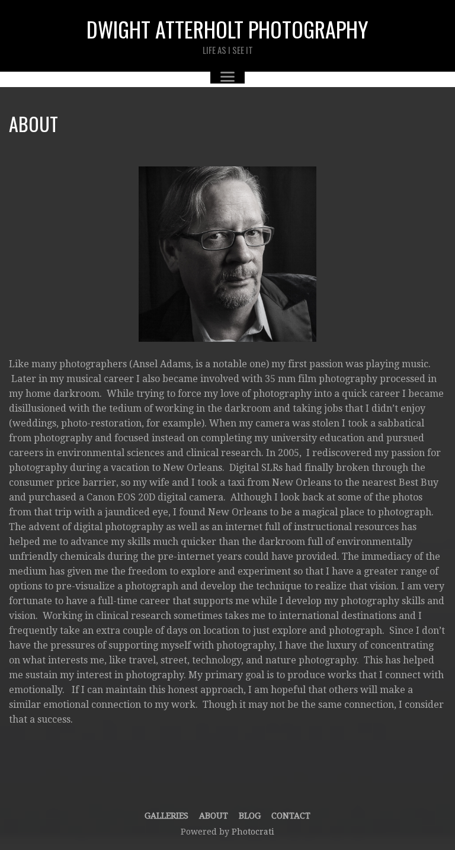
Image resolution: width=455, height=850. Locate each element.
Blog (250, 815)
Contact (290, 815)
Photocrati (253, 831)
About (213, 815)
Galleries (166, 815)
